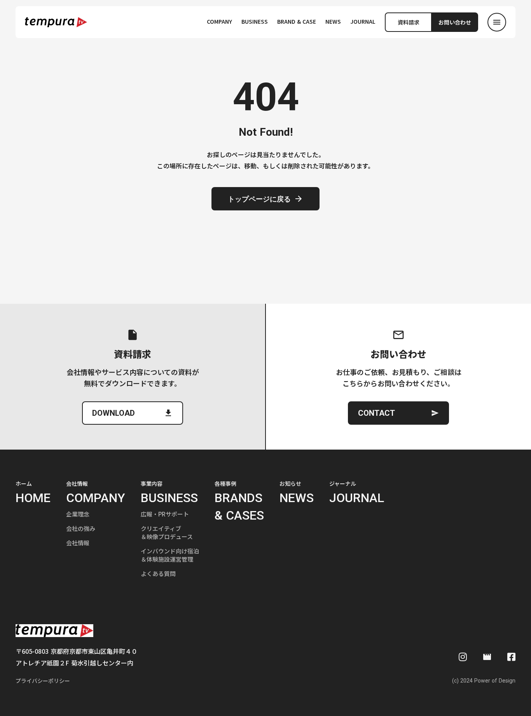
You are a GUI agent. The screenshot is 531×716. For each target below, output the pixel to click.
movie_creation (487, 657)
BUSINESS (254, 21)
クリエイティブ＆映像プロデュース (167, 532)
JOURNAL (363, 21)
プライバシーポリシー (43, 680)
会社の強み (80, 528)
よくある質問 (158, 573)
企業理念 (77, 514)
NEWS (333, 21)
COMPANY (219, 21)
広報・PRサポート (165, 514)
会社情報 (77, 543)
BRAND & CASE (296, 21)
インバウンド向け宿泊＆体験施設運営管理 (170, 555)
